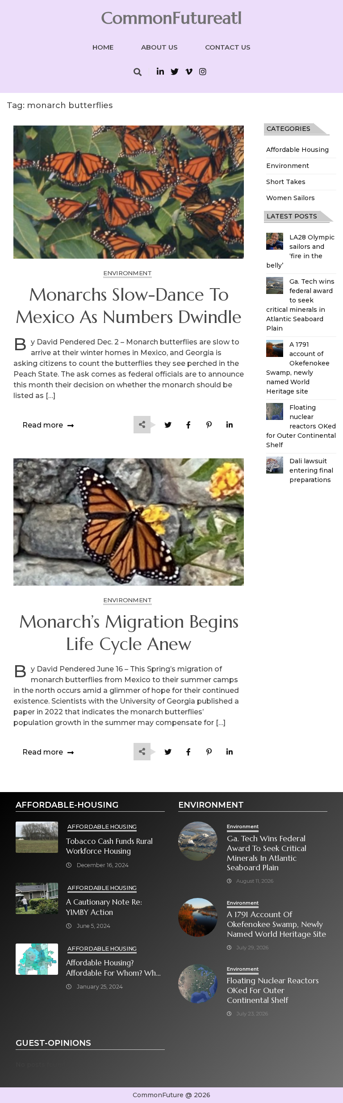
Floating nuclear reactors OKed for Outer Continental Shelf (301, 426)
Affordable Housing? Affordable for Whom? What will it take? (114, 968)
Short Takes (285, 182)
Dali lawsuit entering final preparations (311, 470)
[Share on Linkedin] (229, 425)
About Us (159, 47)
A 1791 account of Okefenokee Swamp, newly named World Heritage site (276, 924)
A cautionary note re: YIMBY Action (104, 907)
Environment (287, 166)
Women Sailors (290, 198)
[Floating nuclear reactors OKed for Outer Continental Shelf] (274, 411)
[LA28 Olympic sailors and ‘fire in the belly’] (274, 241)
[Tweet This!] (168, 425)
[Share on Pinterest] (209, 425)
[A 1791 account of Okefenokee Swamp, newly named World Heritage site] (274, 348)
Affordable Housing (297, 150)
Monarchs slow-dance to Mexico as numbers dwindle (129, 306)
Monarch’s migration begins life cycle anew (128, 633)
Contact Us (228, 47)
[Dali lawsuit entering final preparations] (274, 465)
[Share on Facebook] (188, 425)
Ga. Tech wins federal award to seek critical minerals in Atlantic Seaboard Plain (266, 853)
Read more (42, 425)
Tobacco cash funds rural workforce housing (109, 846)
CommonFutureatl (171, 18)
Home (102, 47)
